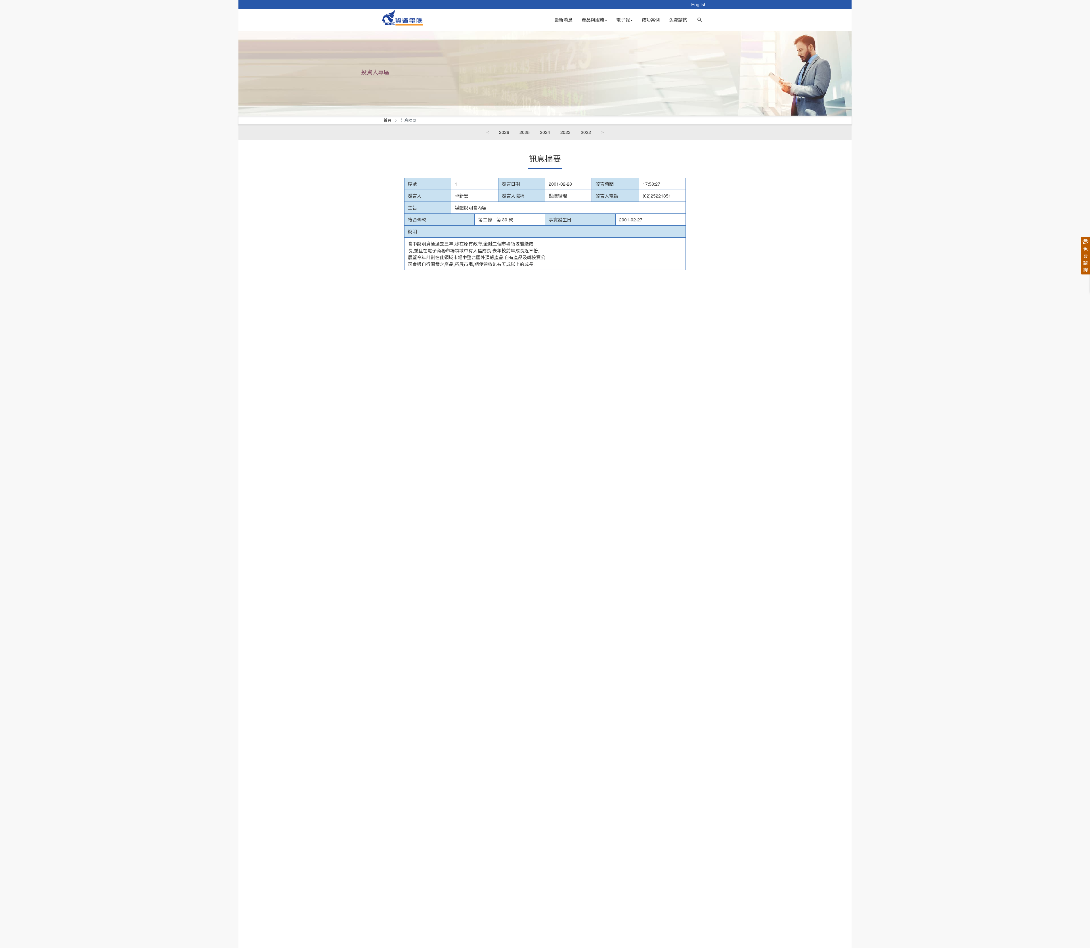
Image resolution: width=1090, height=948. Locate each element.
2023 (565, 132)
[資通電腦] (402, 16)
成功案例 (651, 19)
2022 (586, 132)
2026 (504, 132)
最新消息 (563, 19)
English (699, 4)
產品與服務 (593, 19)
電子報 (623, 19)
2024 (545, 132)
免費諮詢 (678, 19)
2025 (524, 132)
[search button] (699, 18)
